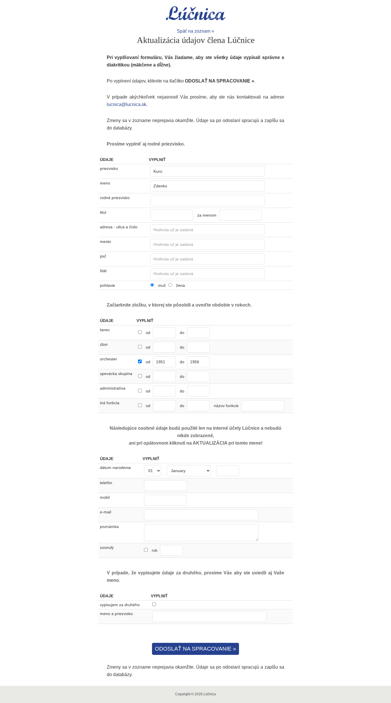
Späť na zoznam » (195, 31)
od (148, 332)
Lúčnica (195, 13)
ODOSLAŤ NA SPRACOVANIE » (195, 649)
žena (180, 285)
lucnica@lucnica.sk (126, 104)
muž (162, 285)
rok (155, 550)
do (182, 332)
